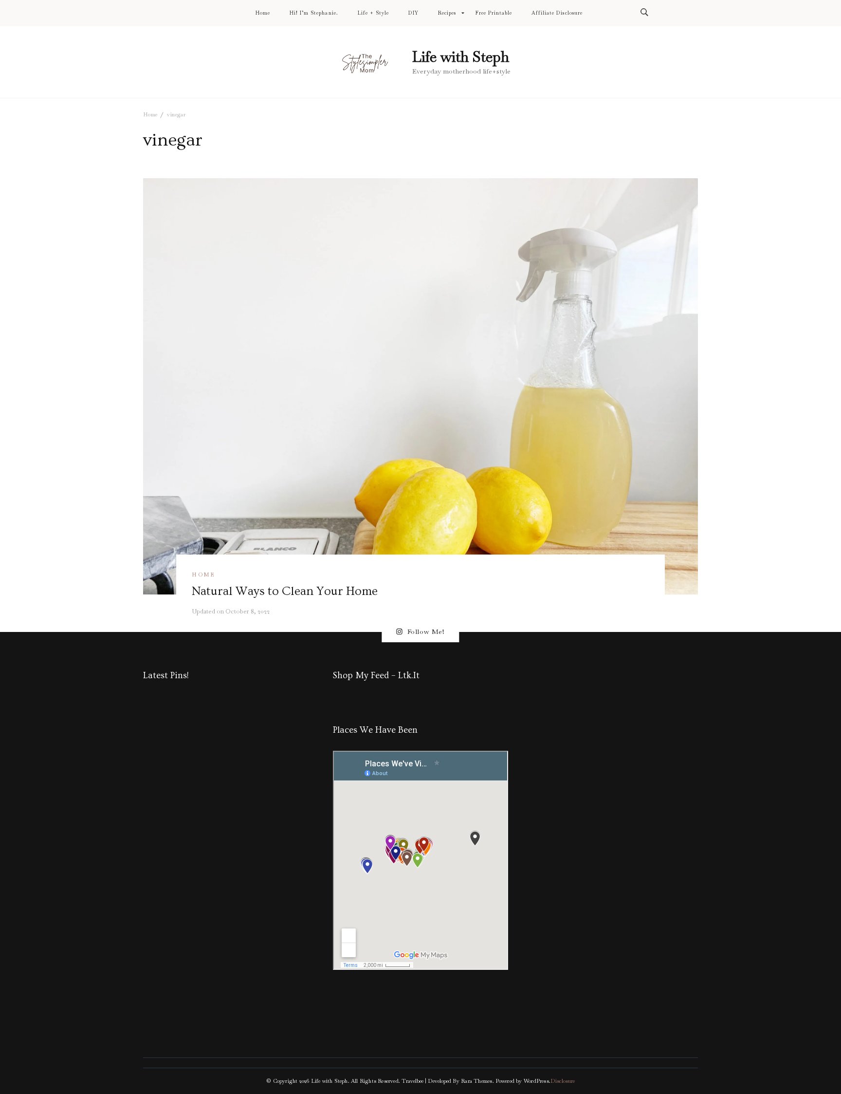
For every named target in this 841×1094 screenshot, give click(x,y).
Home (263, 13)
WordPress (536, 1080)
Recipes (447, 13)
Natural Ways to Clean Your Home (285, 591)
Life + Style (373, 13)
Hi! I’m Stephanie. (314, 13)
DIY (413, 13)
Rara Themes (476, 1080)
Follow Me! (426, 632)
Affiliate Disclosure (556, 13)
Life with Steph (460, 56)
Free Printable (493, 13)
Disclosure (562, 1080)
